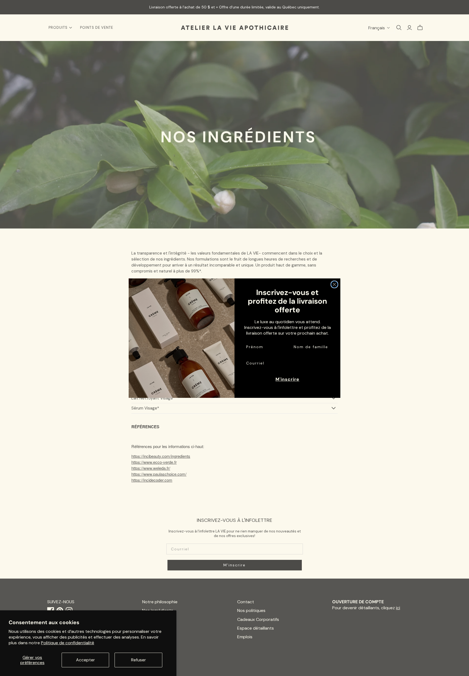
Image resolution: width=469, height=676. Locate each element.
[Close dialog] (334, 284)
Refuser (138, 660)
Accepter (85, 660)
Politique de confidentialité (67, 643)
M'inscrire (287, 379)
